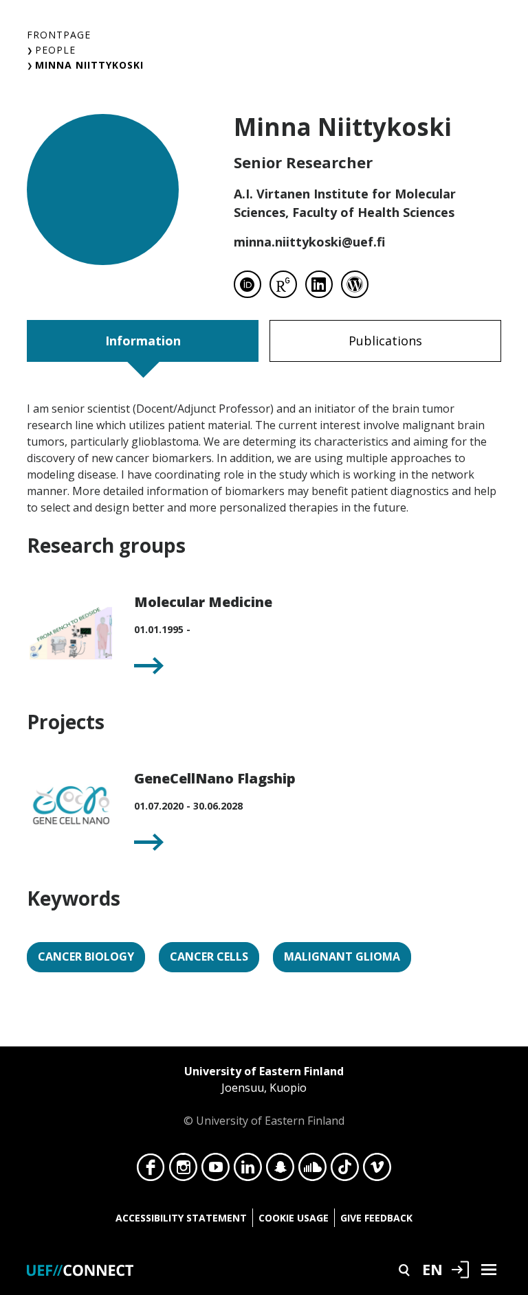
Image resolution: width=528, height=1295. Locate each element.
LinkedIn (248, 1171)
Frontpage (59, 34)
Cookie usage (293, 1217)
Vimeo (377, 1171)
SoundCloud (312, 1171)
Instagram (183, 1171)
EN (432, 1269)
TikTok (345, 1171)
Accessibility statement (181, 1217)
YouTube (215, 1171)
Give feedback (376, 1217)
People (55, 49)
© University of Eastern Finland (264, 1096)
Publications (385, 340)
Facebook (151, 1171)
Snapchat (280, 1171)
